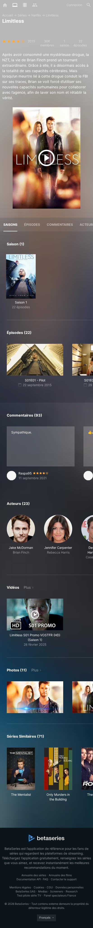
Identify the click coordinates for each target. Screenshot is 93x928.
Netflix (36, 15)
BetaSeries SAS (25, 891)
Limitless (52, 15)
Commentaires (60, 224)
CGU (50, 887)
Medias (42, 891)
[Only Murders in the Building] (58, 769)
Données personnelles (70, 887)
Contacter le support (64, 879)
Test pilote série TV (29, 895)
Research (72, 891)
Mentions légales (20, 887)
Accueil (7, 15)
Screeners (56, 891)
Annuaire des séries (33, 875)
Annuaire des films (60, 875)
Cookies (39, 887)
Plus (27, 587)
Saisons (10, 224)
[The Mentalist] (21, 769)
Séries (22, 15)
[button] (21, 539)
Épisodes (32, 224)
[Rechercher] (88, 5)
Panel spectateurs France (60, 895)
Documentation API (28, 879)
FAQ (45, 879)
